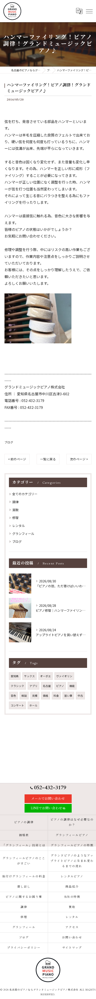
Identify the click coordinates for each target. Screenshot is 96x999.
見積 (35, 695)
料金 (56, 695)
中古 (80, 695)
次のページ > (79, 459)
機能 (72, 686)
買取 (15, 510)
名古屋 (47, 686)
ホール (33, 705)
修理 (15, 517)
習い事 (68, 695)
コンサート (17, 705)
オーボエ (45, 676)
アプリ (33, 686)
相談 (24, 695)
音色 (13, 695)
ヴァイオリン (64, 676)
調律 (15, 502)
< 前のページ (17, 459)
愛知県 (15, 676)
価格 (45, 695)
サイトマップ (72, 948)
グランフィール (23, 533)
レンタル (18, 525)
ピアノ (60, 686)
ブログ (8, 442)
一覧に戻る (48, 459)
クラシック (17, 686)
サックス (29, 676)
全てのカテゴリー (24, 494)
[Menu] (89, 11)
